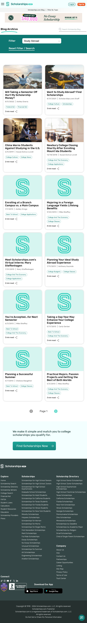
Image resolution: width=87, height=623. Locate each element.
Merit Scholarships (29, 533)
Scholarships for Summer (32, 549)
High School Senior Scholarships (69, 480)
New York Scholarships (65, 505)
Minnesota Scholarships (66, 521)
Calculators (5, 506)
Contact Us (60, 556)
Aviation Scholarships (30, 559)
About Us (60, 550)
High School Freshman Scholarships (71, 492)
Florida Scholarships (64, 501)
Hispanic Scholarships (31, 517)
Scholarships (67, 104)
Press (3, 518)
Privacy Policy (61, 572)
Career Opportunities (64, 562)
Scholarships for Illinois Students (35, 508)
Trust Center (61, 578)
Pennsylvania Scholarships (67, 514)
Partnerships (61, 559)
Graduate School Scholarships (34, 492)
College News (26, 157)
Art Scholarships (28, 552)
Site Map (59, 569)
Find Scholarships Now (32, 446)
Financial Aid (22, 107)
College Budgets (54, 272)
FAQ (58, 553)
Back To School (12, 214)
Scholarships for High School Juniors (36, 484)
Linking (59, 566)
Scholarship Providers (9, 515)
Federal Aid (10, 107)
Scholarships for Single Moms (34, 527)
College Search (7, 493)
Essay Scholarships (29, 540)
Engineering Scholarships (32, 555)
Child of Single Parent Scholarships (70, 536)
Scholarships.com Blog (36, 10)
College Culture (54, 104)
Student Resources (8, 509)
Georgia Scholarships (64, 511)
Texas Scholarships (64, 495)
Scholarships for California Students (36, 498)
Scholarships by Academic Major (69, 527)
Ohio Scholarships (63, 517)
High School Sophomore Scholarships (66, 488)
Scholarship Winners (9, 490)
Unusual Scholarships (30, 546)
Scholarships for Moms (31, 524)
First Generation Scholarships (33, 530)
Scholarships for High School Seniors (36, 480)
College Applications (55, 164)
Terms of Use (61, 575)
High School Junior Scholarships (69, 484)
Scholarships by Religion (66, 530)
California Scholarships (65, 498)
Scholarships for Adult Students (34, 495)
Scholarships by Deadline (66, 524)
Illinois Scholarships (64, 508)
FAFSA (3, 499)
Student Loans (6, 503)
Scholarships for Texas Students (35, 501)
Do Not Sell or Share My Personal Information (43, 617)
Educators (5, 512)
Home (3, 480)
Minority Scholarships (30, 514)
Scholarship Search (8, 484)
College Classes (54, 221)
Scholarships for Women (31, 521)
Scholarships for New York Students (36, 511)
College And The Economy (58, 160)
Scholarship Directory (9, 487)
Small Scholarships (64, 533)
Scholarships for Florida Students (35, 505)
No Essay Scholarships (31, 543)
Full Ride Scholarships (30, 536)
